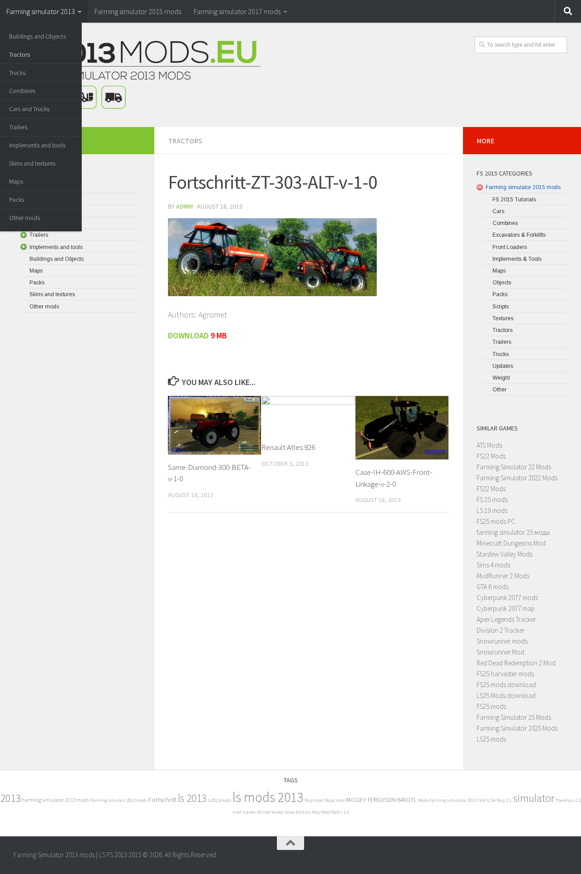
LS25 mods (491, 739)
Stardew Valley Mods (504, 554)
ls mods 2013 (267, 797)
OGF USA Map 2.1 (495, 800)
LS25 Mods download (506, 695)
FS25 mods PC (496, 521)
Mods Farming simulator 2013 (447, 800)
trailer (249, 812)
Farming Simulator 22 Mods (514, 467)
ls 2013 (192, 798)
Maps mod (335, 800)
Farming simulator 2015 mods (137, 11)
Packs (16, 199)
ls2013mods (219, 800)
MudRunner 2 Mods (503, 575)
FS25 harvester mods (505, 673)
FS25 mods (491, 706)
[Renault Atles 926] (308, 415)
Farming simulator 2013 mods (55, 799)
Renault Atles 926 (288, 447)
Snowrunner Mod (500, 652)
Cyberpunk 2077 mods (507, 597)
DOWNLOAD (188, 335)
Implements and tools (37, 145)
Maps (16, 181)
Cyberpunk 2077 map (506, 608)
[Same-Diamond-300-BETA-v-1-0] (214, 425)
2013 (10, 798)
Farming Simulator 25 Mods (514, 717)
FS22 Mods (491, 456)
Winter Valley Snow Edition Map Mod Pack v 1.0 (303, 812)
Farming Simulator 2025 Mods (517, 728)
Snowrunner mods (502, 641)
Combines (22, 91)
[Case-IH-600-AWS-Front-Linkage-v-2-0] (401, 427)
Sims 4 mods (493, 565)
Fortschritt (162, 799)
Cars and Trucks (29, 109)
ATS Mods (489, 445)
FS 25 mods (492, 499)
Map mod (314, 800)
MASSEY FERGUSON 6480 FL (381, 800)
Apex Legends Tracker (506, 619)
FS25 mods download (506, 684)
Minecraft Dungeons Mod (511, 543)
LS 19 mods (492, 510)
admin (184, 206)
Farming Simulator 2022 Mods (517, 478)
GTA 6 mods (492, 586)
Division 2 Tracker (501, 630)
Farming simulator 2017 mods (237, 11)
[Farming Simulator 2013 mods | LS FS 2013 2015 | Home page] (137, 75)
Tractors (19, 54)
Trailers (18, 127)
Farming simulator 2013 (40, 11)
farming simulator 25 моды (513, 532)
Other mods (24, 218)
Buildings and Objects (37, 36)
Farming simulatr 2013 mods (118, 800)
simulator (533, 798)
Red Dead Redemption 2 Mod (516, 663)
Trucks (17, 72)
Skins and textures (32, 163)
